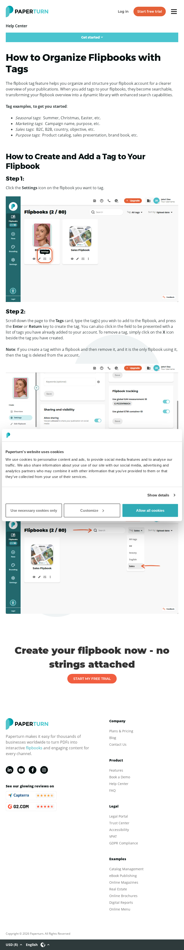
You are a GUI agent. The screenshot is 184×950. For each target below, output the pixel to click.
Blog (112, 737)
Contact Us (117, 744)
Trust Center (119, 823)
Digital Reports (121, 902)
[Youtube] (21, 770)
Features (116, 770)
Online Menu (119, 909)
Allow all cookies (150, 510)
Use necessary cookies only (34, 510)
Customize (89, 510)
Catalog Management (126, 869)
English (32, 944)
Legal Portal (118, 816)
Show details (158, 495)
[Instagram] (44, 770)
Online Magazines (123, 882)
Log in (123, 11)
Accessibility (119, 829)
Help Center (118, 783)
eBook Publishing (123, 875)
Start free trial (149, 11)
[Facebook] (32, 770)
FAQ (112, 790)
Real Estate (118, 889)
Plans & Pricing (121, 731)
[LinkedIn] (9, 770)
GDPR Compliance (123, 843)
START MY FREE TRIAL (92, 679)
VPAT (113, 836)
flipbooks (34, 748)
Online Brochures (123, 895)
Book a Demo (119, 777)
